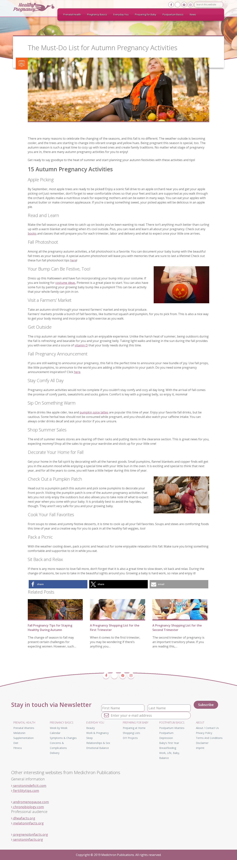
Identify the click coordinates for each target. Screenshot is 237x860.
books (32, 233)
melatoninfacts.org (28, 823)
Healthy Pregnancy (41, 7)
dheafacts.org (23, 818)
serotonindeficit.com (29, 785)
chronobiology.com (28, 807)
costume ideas (65, 283)
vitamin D (81, 345)
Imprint (200, 748)
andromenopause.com (30, 802)
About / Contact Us (207, 728)
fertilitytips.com (25, 790)
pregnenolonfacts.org (30, 834)
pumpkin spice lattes (94, 412)
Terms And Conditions (209, 738)
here (73, 260)
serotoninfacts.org (27, 839)
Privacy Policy (204, 733)
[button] (58, 584)
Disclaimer (202, 743)
